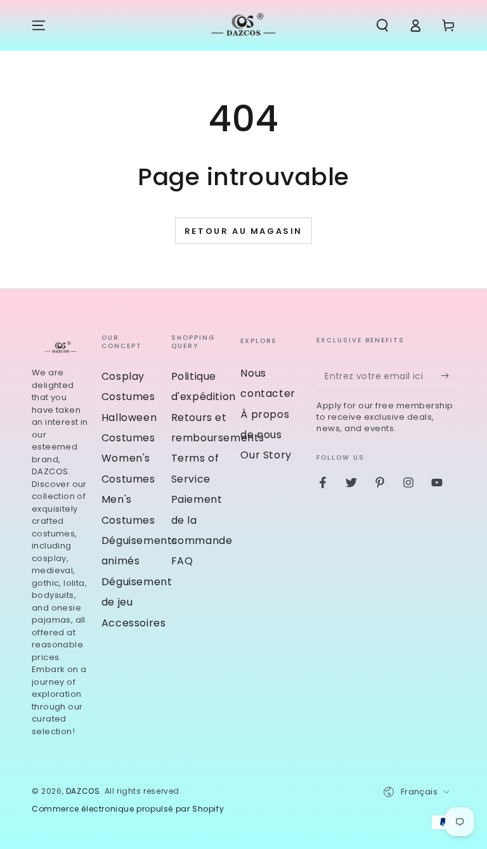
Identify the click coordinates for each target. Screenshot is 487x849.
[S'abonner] (448, 376)
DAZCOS (83, 791)
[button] (382, 25)
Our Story (265, 455)
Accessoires (133, 623)
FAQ (182, 561)
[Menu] (38, 25)
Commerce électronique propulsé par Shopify (128, 809)
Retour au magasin (243, 231)
